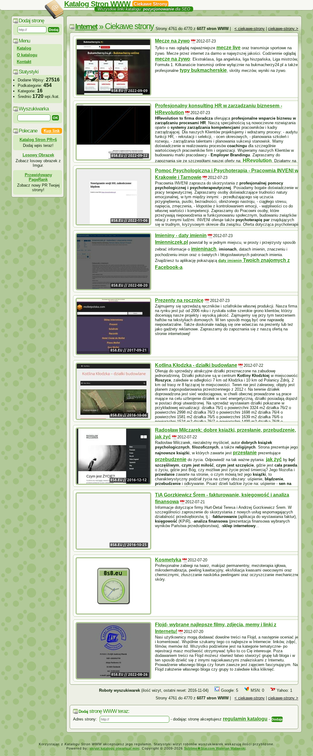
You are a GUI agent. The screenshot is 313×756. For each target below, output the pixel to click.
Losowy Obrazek (38, 155)
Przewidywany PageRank (38, 177)
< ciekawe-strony (249, 28)
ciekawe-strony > (283, 28)
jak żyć (274, 459)
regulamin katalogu (245, 718)
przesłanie (245, 452)
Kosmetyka (168, 559)
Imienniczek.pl (171, 242)
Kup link (52, 130)
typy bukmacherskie (203, 70)
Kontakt (24, 61)
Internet (86, 26)
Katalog (24, 48)
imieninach (203, 248)
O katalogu (27, 55)
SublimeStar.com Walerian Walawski (214, 748)
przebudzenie (170, 459)
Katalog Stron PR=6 (38, 139)
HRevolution (257, 160)
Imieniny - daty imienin (181, 235)
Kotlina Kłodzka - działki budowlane (196, 365)
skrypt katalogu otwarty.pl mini (114, 748)
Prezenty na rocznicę (179, 300)
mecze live (228, 47)
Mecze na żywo (172, 40)
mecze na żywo (172, 58)
